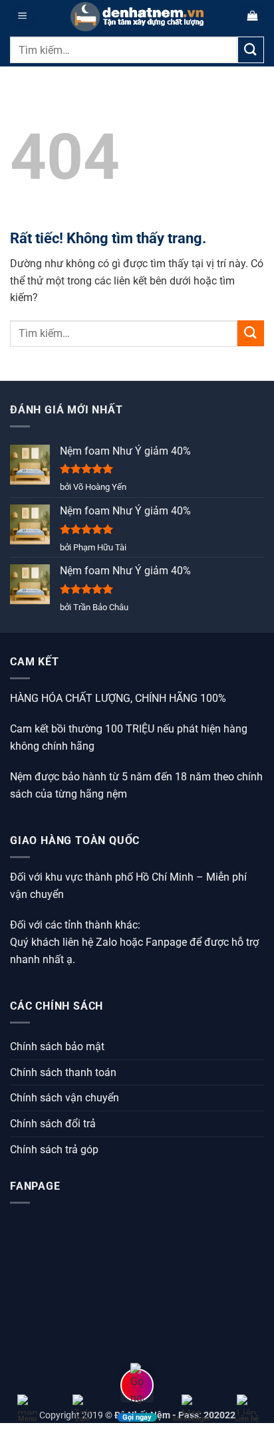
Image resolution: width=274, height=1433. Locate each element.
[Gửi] (250, 49)
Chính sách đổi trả (53, 1123)
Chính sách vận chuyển (64, 1097)
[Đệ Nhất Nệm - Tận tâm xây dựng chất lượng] (137, 16)
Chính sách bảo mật (57, 1046)
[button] (22, 17)
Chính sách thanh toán (63, 1072)
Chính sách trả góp (54, 1149)
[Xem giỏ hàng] (252, 17)
